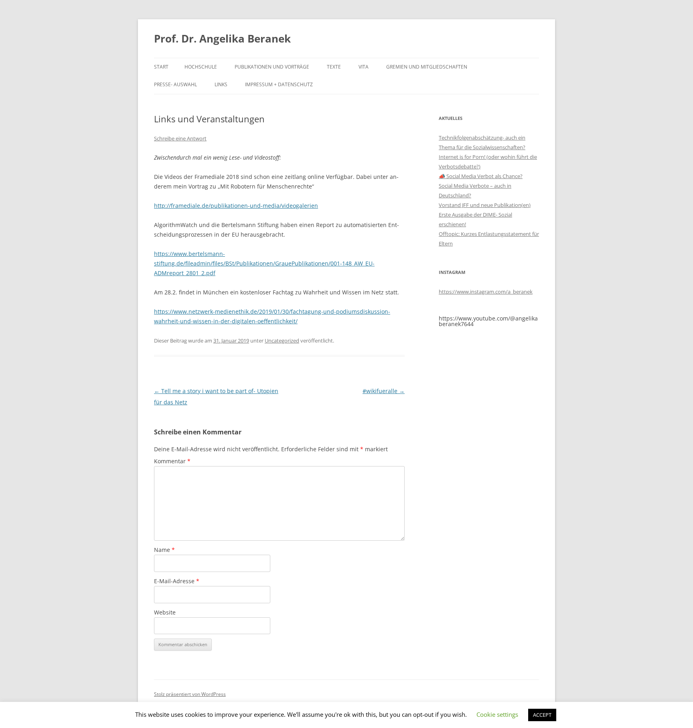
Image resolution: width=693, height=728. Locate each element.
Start (161, 66)
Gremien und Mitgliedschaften (426, 66)
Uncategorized (282, 340)
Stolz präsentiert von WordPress (190, 694)
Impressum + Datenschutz (279, 84)
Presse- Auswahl (175, 84)
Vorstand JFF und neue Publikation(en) (485, 205)
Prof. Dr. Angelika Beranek (222, 38)
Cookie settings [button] (497, 714)
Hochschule (200, 66)
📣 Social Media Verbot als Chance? (481, 176)
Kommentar (172, 461)
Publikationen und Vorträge (272, 66)
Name (164, 550)
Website (165, 612)
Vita (364, 66)
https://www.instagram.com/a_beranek (486, 291)
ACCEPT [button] (542, 714)
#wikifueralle (384, 391)
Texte (334, 66)
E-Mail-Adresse (176, 581)
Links (221, 84)
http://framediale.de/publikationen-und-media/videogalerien (236, 205)
